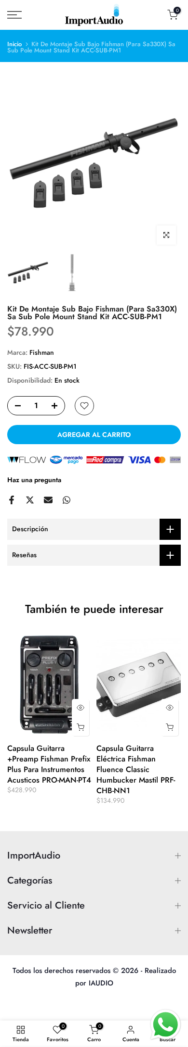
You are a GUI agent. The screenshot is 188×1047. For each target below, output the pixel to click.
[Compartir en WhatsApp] (66, 500)
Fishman (41, 352)
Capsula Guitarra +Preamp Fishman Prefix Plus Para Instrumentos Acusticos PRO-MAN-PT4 (49, 764)
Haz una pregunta (34, 480)
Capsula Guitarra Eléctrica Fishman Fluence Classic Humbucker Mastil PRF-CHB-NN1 (135, 769)
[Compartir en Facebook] (11, 500)
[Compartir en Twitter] (30, 500)
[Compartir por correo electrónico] (48, 500)
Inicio (14, 44)
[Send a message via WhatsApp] (165, 1024)
